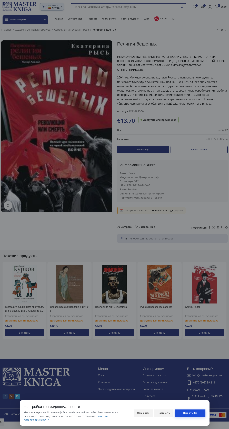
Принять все (190, 412)
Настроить (164, 412)
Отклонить (143, 412)
